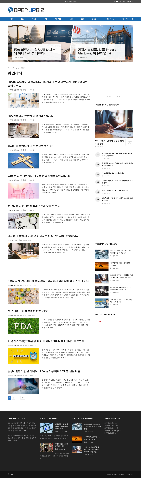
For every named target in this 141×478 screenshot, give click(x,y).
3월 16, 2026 (28, 210)
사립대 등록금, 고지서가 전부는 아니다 (115, 190)
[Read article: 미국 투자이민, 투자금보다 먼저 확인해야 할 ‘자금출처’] (102, 254)
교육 (22, 19)
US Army (110, 19)
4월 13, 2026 (28, 150)
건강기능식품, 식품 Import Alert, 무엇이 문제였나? (97, 51)
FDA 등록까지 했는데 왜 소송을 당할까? (30, 115)
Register (130, 1)
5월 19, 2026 (28, 120)
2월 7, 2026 (23, 240)
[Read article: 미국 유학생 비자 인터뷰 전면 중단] (46, 447)
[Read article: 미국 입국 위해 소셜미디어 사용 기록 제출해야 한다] (46, 428)
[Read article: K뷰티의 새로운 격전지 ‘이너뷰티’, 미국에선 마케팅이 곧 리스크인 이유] (23, 296)
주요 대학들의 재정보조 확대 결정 (113, 173)
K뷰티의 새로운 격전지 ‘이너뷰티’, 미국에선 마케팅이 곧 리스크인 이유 (48, 281)
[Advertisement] (93, 10)
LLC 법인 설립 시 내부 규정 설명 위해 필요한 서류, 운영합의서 (43, 236)
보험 (82, 19)
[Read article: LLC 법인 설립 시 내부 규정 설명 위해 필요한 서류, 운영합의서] (23, 251)
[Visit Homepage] (26, 10)
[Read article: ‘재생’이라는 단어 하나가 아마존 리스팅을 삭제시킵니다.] (23, 191)
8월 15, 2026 (19, 57)
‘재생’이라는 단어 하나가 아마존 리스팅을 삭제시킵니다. (40, 175)
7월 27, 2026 (82, 57)
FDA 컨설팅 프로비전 (15, 90)
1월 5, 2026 (27, 315)
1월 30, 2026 (28, 285)
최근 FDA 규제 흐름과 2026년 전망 (27, 311)
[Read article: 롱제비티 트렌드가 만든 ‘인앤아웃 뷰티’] (23, 160)
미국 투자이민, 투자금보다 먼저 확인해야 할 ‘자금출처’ (92, 426)
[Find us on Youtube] (117, 1)
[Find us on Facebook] (114, 1)
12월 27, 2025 (28, 345)
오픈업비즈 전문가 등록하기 (113, 430)
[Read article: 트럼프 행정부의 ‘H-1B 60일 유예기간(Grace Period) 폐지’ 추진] (102, 278)
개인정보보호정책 (110, 433)
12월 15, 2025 (28, 375)
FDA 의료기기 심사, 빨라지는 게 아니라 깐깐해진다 (34, 51)
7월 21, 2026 (28, 90)
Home (9, 68)
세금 (71, 19)
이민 (11, 19)
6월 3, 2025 (59, 449)
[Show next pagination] (27, 398)
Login (123, 1)
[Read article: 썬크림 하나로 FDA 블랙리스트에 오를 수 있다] (23, 221)
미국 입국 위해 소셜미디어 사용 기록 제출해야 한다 (61, 426)
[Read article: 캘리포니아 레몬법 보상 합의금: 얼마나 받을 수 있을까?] (102, 291)
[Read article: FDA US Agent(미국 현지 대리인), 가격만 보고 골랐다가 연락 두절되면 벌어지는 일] (23, 100)
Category (16, 68)
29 (22, 398)
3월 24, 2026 (28, 180)
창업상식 (95, 19)
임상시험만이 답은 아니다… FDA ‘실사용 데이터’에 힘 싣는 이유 (44, 371)
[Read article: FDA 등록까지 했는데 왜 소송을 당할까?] (23, 130)
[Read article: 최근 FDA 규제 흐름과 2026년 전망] (23, 326)
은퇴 (45, 19)
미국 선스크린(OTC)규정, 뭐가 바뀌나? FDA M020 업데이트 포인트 (46, 341)
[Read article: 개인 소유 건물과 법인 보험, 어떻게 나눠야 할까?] (102, 303)
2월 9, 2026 (59, 431)
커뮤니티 (125, 19)
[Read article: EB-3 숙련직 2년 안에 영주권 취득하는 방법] (114, 124)
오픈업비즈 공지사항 (111, 428)
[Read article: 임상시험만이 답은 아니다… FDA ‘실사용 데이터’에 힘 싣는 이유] (23, 386)
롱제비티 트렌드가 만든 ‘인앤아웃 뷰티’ (30, 145)
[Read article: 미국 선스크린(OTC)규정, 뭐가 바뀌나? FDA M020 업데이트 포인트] (23, 356)
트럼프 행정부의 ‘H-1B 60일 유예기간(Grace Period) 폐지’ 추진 (91, 449)
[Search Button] (132, 19)
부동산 (34, 19)
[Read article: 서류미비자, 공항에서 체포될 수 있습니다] (102, 266)
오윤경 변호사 (13, 240)
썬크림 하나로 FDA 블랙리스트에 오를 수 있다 (34, 205)
